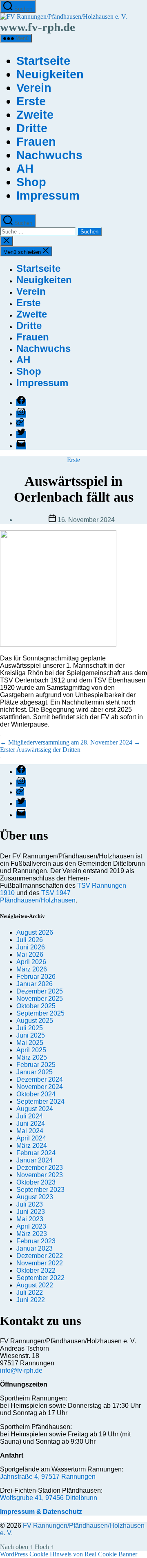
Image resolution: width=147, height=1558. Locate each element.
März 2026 (31, 969)
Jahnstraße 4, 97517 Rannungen (48, 1476)
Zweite (34, 114)
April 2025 (31, 1050)
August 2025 (34, 1020)
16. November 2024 (86, 519)
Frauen (36, 141)
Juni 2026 (30, 947)
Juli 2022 (29, 1292)
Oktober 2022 (36, 1270)
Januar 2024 (34, 1160)
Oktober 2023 (36, 1182)
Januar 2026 (34, 983)
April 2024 (31, 1138)
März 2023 (31, 1233)
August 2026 (34, 932)
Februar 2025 (36, 1064)
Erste (31, 101)
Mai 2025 (29, 1042)
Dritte (31, 128)
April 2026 (31, 961)
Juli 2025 (29, 1028)
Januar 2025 (34, 1072)
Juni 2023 (30, 1211)
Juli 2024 (29, 1116)
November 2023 (39, 1174)
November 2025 (39, 998)
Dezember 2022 (39, 1255)
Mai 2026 (29, 954)
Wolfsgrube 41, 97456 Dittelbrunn (48, 1497)
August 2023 (34, 1197)
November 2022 (39, 1263)
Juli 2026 (29, 939)
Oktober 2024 (36, 1094)
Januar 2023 (34, 1248)
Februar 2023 (36, 1241)
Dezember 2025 (39, 991)
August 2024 (34, 1108)
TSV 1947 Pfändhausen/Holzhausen (38, 896)
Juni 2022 (30, 1299)
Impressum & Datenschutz (41, 1511)
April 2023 (31, 1226)
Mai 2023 (29, 1219)
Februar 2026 (36, 976)
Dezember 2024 (39, 1079)
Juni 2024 (30, 1123)
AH (24, 168)
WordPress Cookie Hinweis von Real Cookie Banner (68, 1554)
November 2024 (39, 1086)
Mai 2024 (29, 1130)
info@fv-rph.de (21, 1370)
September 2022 (40, 1277)
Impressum (48, 195)
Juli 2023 (29, 1204)
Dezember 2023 (39, 1167)
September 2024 (40, 1101)
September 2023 (40, 1189)
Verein (33, 87)
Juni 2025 (30, 1035)
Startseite (43, 60)
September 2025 (40, 1013)
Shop (31, 182)
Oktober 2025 (36, 1005)
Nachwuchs (49, 155)
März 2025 (31, 1057)
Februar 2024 (36, 1152)
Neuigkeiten (50, 74)
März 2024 (31, 1145)
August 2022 (34, 1285)
